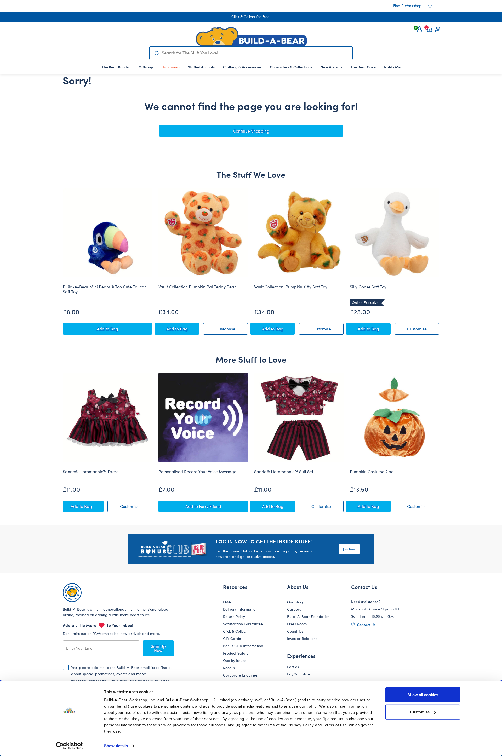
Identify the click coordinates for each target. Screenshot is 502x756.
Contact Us (365, 624)
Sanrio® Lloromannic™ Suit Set (283, 471)
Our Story (295, 601)
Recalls (229, 667)
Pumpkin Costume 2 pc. (372, 471)
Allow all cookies (422, 694)
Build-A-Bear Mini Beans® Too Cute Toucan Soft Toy (105, 289)
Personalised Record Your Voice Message (197, 471)
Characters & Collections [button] (291, 67)
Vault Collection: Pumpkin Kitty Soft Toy (290, 286)
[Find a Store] (433, 6)
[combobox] (255, 53)
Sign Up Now (158, 648)
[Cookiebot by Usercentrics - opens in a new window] (69, 746)
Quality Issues (234, 660)
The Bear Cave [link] (363, 67)
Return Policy (234, 616)
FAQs (227, 601)
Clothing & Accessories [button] (242, 67)
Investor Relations (302, 638)
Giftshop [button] (146, 67)
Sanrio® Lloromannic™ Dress (90, 471)
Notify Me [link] (392, 67)
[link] (170, 67)
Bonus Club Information (243, 645)
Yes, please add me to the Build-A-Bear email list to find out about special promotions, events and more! (122, 678)
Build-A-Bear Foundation (308, 616)
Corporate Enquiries (240, 675)
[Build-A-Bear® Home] (251, 36)
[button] (420, 29)
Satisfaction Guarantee (243, 623)
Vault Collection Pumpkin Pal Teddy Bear (197, 286)
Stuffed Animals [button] (201, 67)
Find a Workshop (407, 5)
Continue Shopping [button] (251, 131)
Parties (293, 666)
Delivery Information (240, 609)
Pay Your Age (298, 674)
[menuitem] (116, 67)
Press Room (297, 623)
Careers (294, 609)
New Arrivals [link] (331, 67)
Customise (420, 711)
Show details (116, 745)
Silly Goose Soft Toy (368, 286)
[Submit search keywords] (157, 53)
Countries (295, 631)
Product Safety (235, 653)
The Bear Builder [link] (116, 67)
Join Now (349, 549)
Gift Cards (232, 638)
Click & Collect (235, 631)
